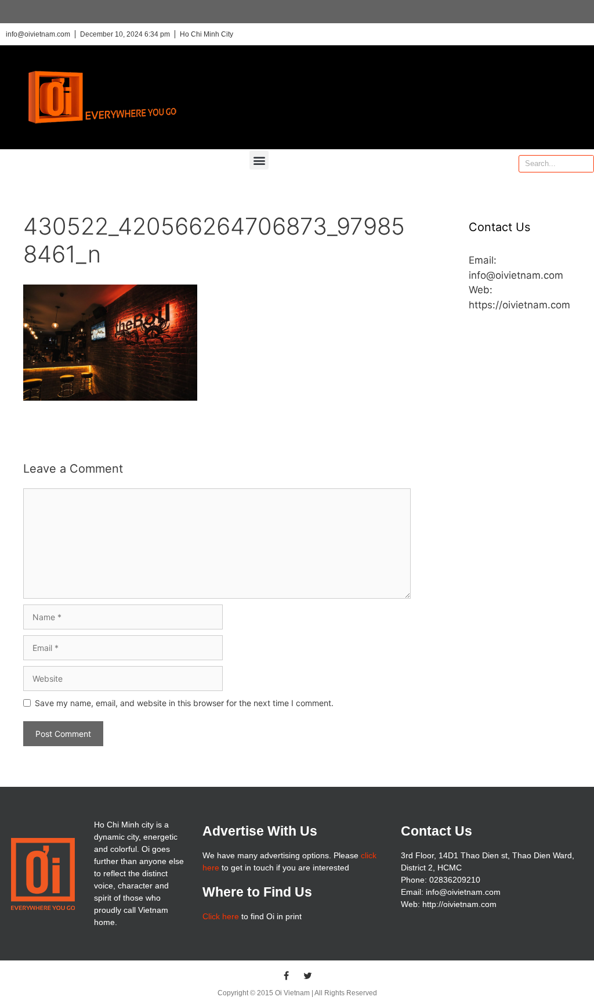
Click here (220, 916)
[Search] (584, 164)
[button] (259, 160)
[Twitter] (308, 975)
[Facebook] (286, 975)
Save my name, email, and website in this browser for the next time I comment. (184, 703)
